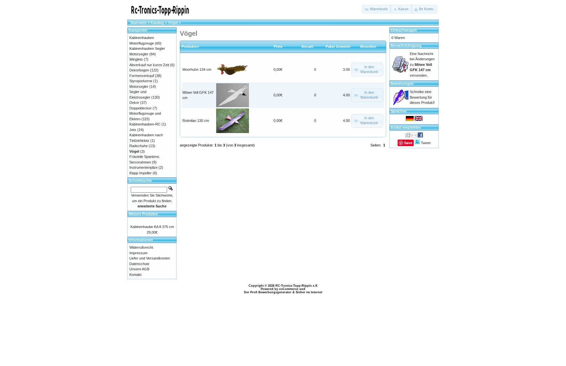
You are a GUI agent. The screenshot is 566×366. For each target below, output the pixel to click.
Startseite (138, 23)
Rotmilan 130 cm (195, 121)
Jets (132, 130)
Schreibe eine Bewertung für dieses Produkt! (422, 97)
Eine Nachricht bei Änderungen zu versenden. (422, 64)
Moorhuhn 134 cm (196, 69)
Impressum (138, 253)
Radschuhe (138, 146)
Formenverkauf (141, 76)
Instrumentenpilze (143, 167)
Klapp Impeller (140, 173)
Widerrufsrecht (141, 247)
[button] (376, 9)
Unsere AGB (139, 269)
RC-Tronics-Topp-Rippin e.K (296, 285)
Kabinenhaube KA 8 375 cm (152, 227)
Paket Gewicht (338, 46)
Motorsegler (138, 86)
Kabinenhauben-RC (144, 124)
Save (408, 142)
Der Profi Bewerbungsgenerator (268, 292)
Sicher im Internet (309, 292)
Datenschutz (139, 264)
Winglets (136, 59)
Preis (278, 46)
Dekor (134, 103)
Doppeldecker (140, 108)
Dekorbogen (139, 70)
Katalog (157, 23)
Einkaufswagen (403, 30)
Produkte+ (190, 46)
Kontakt (135, 275)
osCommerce (288, 289)
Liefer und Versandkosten (149, 258)
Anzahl (308, 46)
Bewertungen (402, 84)
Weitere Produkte (143, 214)
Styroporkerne (140, 81)
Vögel (173, 23)
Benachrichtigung (406, 46)
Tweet (425, 143)
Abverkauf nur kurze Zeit (149, 65)
